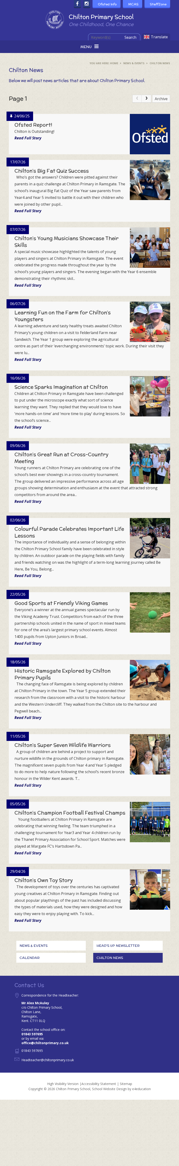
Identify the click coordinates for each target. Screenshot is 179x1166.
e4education (141, 1089)
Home (114, 63)
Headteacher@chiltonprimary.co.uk (47, 1060)
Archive (161, 98)
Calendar (30, 957)
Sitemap (126, 1083)
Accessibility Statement (98, 1083)
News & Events (134, 63)
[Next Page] (146, 99)
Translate (159, 36)
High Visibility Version (63, 1083)
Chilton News (160, 63)
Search (130, 37)
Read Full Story (27, 138)
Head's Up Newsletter (118, 945)
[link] (137, 99)
